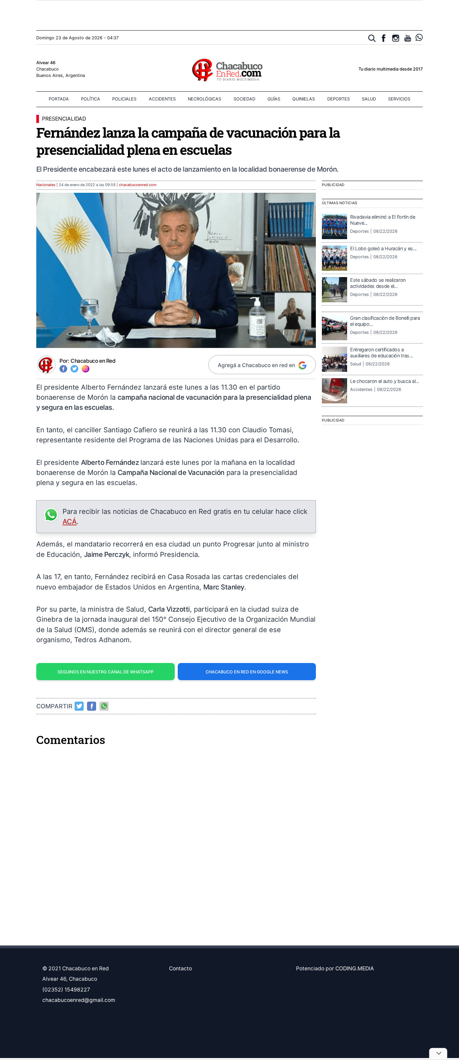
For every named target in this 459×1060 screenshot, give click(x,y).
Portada (59, 98)
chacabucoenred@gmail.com (78, 1000)
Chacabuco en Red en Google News (247, 671)
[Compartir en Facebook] (92, 706)
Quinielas (303, 98)
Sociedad (244, 98)
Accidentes (162, 98)
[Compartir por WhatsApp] (104, 706)
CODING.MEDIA (354, 968)
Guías (273, 98)
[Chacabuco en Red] (229, 69)
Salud (369, 98)
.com (138, 185)
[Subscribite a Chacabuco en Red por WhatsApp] (419, 37)
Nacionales (45, 185)
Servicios (399, 98)
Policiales (124, 98)
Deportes (338, 98)
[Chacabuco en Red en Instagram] (395, 38)
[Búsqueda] (372, 38)
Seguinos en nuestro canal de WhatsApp (105, 671)
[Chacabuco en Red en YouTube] (407, 38)
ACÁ (69, 521)
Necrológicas (204, 98)
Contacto (180, 968)
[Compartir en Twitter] (79, 706)
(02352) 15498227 (66, 989)
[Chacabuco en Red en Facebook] (383, 38)
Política (90, 98)
